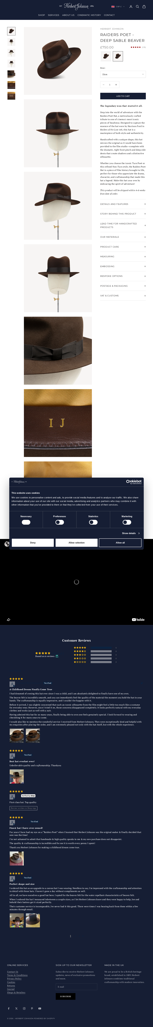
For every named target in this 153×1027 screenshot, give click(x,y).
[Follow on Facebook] (8, 1008)
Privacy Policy (14, 978)
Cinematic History (89, 15)
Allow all (120, 542)
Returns (11, 985)
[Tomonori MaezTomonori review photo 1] (17, 736)
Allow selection (77, 542)
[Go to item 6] (11, 85)
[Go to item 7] (11, 96)
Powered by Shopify (44, 1018)
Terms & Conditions (17, 975)
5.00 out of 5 (57, 653)
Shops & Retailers (16, 992)
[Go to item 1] (11, 31)
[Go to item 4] (11, 63)
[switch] (59, 522)
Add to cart (123, 96)
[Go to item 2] (11, 42)
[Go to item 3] (11, 53)
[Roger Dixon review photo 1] (17, 858)
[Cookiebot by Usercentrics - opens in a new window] (128, 482)
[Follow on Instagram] (24, 1008)
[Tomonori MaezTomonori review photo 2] (33, 736)
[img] (16, 678)
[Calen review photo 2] (33, 920)
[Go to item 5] (11, 74)
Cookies (11, 982)
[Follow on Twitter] (16, 1008)
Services (53, 15)
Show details (129, 533)
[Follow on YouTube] (39, 1008)
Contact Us (12, 971)
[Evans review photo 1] (17, 776)
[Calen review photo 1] (17, 920)
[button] (80, 648)
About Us (68, 15)
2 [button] (75, 936)
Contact (109, 15)
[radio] (105, 56)
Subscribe (65, 996)
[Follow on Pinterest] (31, 1008)
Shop (41, 15)
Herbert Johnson (112, 28)
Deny (33, 542)
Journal (11, 989)
